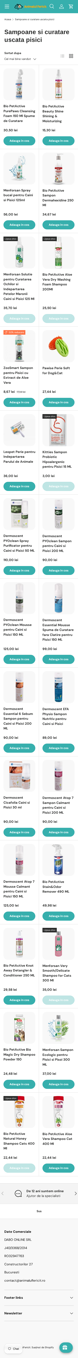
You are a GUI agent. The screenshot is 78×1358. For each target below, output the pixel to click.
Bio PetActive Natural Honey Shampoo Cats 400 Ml (19, 1141)
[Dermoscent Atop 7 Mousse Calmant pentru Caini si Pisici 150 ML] (19, 860)
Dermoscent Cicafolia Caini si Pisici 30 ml (16, 802)
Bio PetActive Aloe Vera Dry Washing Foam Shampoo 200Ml (57, 281)
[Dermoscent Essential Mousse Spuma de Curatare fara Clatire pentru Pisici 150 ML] (58, 598)
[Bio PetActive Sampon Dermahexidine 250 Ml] (58, 169)
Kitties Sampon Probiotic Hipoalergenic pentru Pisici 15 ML (57, 459)
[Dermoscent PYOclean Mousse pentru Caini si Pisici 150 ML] (19, 598)
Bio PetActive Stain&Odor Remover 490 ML (55, 887)
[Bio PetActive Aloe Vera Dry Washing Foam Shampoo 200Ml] (58, 253)
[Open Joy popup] (66, 1347)
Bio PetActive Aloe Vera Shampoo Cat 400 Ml (57, 1139)
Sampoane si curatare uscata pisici (34, 19)
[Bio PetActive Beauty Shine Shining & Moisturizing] (58, 84)
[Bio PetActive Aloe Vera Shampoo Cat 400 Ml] (58, 1112)
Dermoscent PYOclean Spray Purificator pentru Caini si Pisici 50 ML (19, 543)
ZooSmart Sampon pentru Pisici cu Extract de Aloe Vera (18, 375)
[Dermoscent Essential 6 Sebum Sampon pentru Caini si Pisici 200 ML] (19, 687)
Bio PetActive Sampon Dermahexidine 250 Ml (58, 197)
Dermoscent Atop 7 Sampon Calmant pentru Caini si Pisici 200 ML (57, 805)
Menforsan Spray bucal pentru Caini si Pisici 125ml (18, 195)
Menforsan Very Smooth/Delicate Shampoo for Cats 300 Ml (56, 973)
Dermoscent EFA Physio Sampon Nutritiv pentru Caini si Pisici (55, 716)
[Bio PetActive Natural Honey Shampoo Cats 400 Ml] (19, 1112)
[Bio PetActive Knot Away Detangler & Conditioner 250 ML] (19, 944)
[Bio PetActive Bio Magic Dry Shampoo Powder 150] (19, 1028)
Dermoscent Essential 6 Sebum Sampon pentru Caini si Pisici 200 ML (18, 719)
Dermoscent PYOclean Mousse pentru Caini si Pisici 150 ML (17, 627)
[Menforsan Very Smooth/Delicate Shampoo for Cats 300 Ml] (58, 944)
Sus (39, 1211)
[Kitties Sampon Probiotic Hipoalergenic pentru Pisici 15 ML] (58, 430)
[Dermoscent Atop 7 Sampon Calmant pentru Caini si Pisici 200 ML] (58, 776)
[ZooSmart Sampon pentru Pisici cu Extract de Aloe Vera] (19, 346)
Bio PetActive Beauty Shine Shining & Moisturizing (53, 113)
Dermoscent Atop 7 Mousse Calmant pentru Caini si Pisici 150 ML (18, 889)
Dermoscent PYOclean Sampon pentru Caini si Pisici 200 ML (57, 543)
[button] (71, 6)
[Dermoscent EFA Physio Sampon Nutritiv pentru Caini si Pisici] (58, 687)
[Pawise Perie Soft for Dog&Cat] (58, 346)
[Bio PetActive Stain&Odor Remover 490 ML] (58, 860)
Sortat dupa (12, 53)
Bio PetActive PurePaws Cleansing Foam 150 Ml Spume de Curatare (19, 113)
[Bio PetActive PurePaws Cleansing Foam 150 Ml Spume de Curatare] (19, 84)
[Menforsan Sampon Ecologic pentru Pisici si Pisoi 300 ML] (58, 1028)
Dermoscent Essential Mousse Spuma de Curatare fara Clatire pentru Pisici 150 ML (58, 630)
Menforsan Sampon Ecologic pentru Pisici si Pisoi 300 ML (57, 1057)
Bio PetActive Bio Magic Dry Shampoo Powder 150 (19, 1054)
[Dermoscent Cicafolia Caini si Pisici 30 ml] (19, 776)
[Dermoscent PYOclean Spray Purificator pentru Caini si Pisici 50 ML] (19, 514)
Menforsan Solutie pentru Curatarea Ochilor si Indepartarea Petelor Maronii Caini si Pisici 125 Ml (18, 286)
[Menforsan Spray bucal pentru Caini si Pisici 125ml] (19, 168)
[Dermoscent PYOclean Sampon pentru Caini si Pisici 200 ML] (58, 514)
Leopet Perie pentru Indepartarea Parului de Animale (19, 457)
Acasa (7, 19)
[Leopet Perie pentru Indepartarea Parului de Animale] (19, 430)
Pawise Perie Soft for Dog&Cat (56, 370)
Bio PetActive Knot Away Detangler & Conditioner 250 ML (19, 970)
